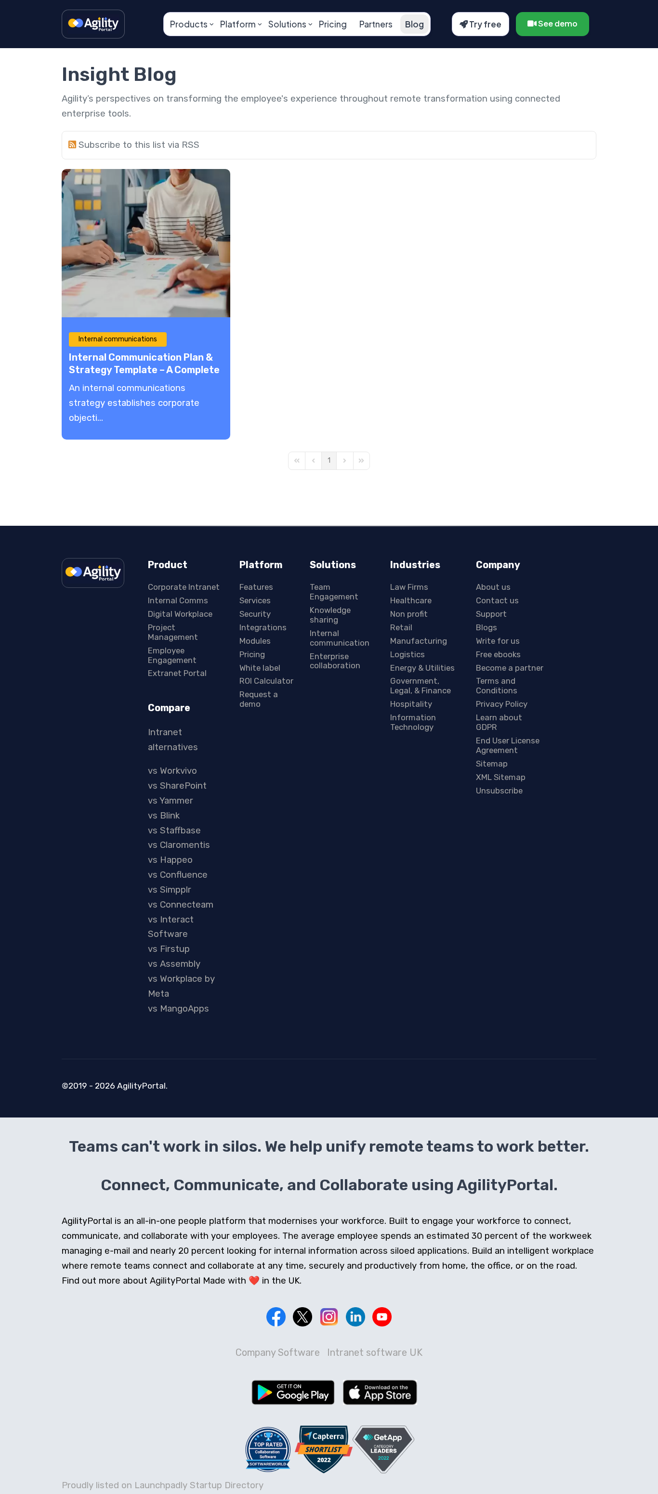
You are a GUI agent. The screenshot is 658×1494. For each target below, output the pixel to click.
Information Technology (413, 722)
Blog (414, 24)
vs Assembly (174, 964)
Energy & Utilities (422, 668)
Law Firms (409, 587)
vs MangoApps (178, 1008)
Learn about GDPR (499, 722)
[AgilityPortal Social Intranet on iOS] (380, 1392)
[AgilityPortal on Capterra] (324, 1449)
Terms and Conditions (496, 685)
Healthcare (411, 600)
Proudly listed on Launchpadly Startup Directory (162, 1485)
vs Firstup (169, 949)
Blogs (486, 627)
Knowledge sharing (330, 614)
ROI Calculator (266, 681)
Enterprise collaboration (335, 661)
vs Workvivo (172, 771)
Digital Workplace (180, 614)
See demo (557, 23)
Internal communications (118, 339)
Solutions (287, 24)
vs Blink (164, 815)
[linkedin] (355, 1316)
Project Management (173, 632)
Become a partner (509, 668)
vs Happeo (170, 860)
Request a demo (258, 699)
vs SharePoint (177, 785)
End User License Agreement (508, 745)
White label (259, 668)
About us (493, 587)
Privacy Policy (501, 704)
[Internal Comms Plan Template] (146, 243)
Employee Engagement (172, 655)
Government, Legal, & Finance (420, 685)
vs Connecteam (180, 904)
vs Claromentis (179, 845)
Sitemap (492, 763)
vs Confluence (178, 875)
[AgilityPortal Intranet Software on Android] (293, 1392)
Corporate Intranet (184, 587)
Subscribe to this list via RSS (139, 145)
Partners (376, 24)
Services (255, 600)
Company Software (278, 1352)
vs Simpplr (169, 889)
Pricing (333, 24)
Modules (255, 641)
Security (255, 614)
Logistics (407, 654)
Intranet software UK (374, 1352)
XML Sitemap (501, 777)
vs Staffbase (174, 830)
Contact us (497, 600)
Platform (238, 24)
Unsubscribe (499, 790)
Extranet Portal (177, 673)
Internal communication (339, 638)
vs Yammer (170, 800)
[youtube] (382, 1316)
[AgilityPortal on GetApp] (383, 1449)
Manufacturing (418, 641)
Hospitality (411, 704)
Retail (401, 627)
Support (491, 614)
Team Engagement (334, 591)
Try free (484, 24)
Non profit (409, 614)
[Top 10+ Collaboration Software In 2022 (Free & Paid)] (268, 1449)
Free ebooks (498, 654)
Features (256, 587)
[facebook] (276, 1316)
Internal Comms (178, 600)
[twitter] (302, 1316)
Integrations (263, 627)
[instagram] (329, 1316)
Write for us (498, 641)
